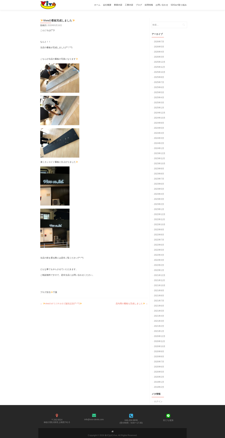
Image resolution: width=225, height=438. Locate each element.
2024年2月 (159, 143)
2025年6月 (159, 87)
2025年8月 (159, 77)
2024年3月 (159, 138)
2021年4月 (159, 316)
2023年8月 (159, 174)
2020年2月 (159, 377)
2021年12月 (159, 275)
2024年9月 (159, 123)
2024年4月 (159, 133)
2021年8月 (159, 295)
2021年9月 (159, 290)
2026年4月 (159, 52)
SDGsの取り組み (179, 5)
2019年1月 (159, 382)
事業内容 (118, 5)
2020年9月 (159, 351)
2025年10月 (159, 72)
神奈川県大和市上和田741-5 (57, 422)
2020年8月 (159, 356)
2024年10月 (159, 118)
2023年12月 (159, 153)
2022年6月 (159, 245)
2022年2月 (159, 265)
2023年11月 (159, 158)
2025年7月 (159, 82)
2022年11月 (159, 219)
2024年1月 (159, 148)
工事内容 (129, 5)
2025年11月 (159, 67)
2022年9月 (159, 229)
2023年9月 (159, 168)
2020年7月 (159, 362)
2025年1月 (159, 108)
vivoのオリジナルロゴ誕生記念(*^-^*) (60, 303)
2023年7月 (159, 179)
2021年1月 (159, 331)
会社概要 (107, 5)
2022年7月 (159, 240)
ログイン (158, 401)
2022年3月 (159, 260)
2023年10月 (159, 163)
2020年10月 (159, 346)
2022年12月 (159, 214)
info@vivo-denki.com (94, 419)
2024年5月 (159, 128)
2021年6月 (159, 306)
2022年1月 (159, 270)
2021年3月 (159, 321)
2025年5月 (159, 92)
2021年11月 (159, 280)
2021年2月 (159, 326)
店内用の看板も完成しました (132, 303)
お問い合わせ (162, 5)
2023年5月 (159, 189)
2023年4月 (159, 194)
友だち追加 (168, 420)
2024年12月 (159, 113)
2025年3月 (159, 102)
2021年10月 (159, 285)
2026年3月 (159, 57)
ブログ (139, 5)
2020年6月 (159, 367)
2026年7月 (159, 42)
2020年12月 (159, 336)
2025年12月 (159, 62)
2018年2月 (159, 387)
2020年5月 (159, 372)
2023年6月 (159, 184)
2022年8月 (159, 235)
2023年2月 (159, 204)
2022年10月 (159, 224)
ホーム (97, 5)
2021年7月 (159, 301)
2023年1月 (159, 209)
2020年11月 (159, 341)
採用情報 (149, 5)
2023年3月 (159, 199)
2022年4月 (159, 255)
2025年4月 (159, 97)
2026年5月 (159, 47)
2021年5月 (159, 311)
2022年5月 (159, 250)
